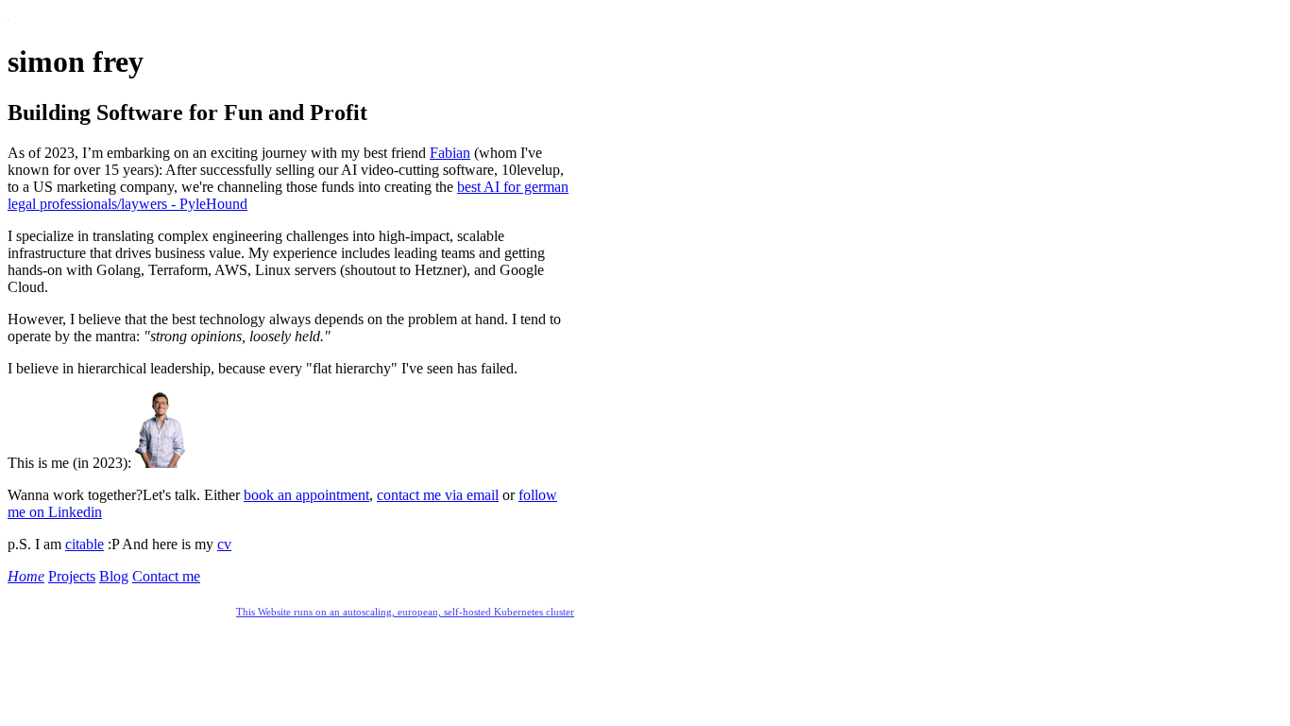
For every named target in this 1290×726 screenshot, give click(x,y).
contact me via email (438, 495)
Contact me (166, 576)
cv (224, 544)
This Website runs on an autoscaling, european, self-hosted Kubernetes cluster (405, 611)
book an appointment (306, 495)
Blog (113, 576)
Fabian (450, 153)
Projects (71, 576)
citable (84, 544)
